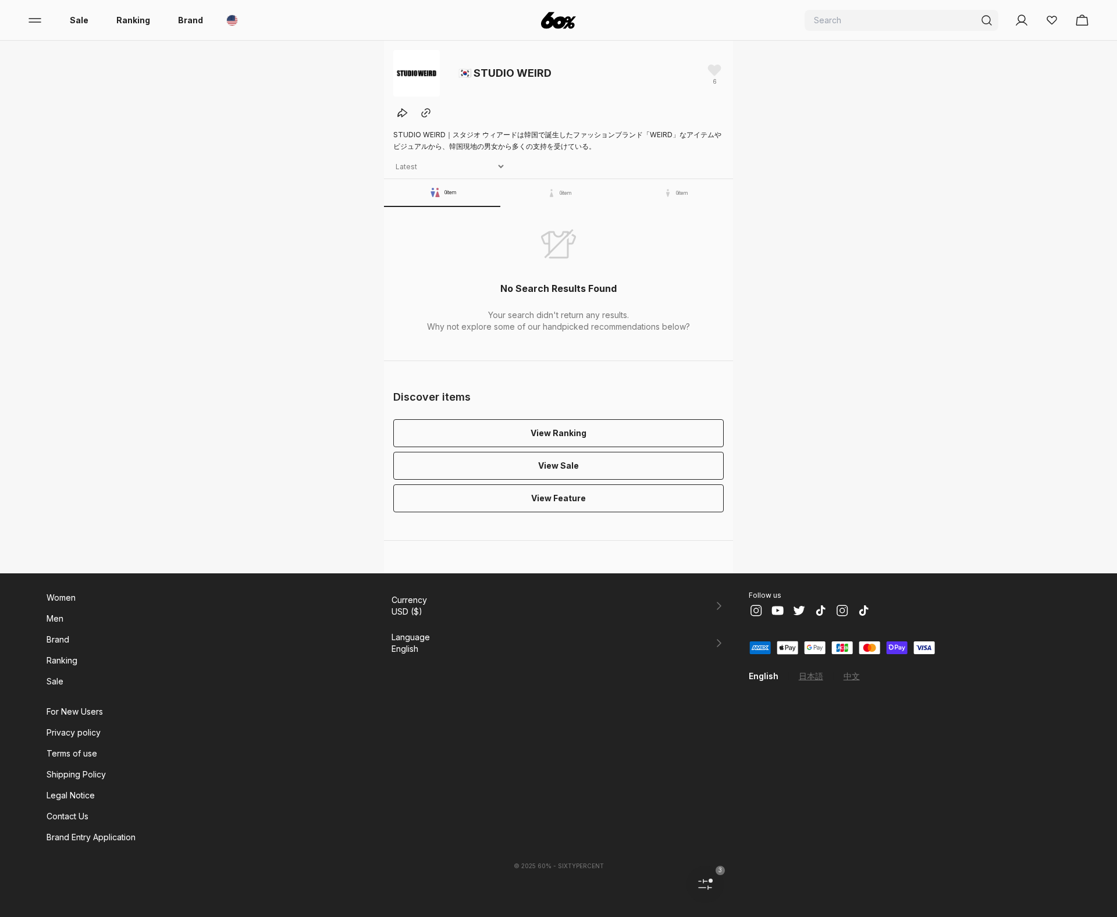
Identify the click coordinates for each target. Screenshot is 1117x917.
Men (55, 618)
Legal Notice (71, 795)
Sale (79, 20)
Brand (190, 20)
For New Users (75, 711)
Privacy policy (74, 732)
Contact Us (67, 816)
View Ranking (558, 433)
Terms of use (72, 753)
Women (61, 597)
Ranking (133, 20)
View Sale (558, 465)
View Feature (558, 498)
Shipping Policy (76, 774)
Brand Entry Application (91, 837)
